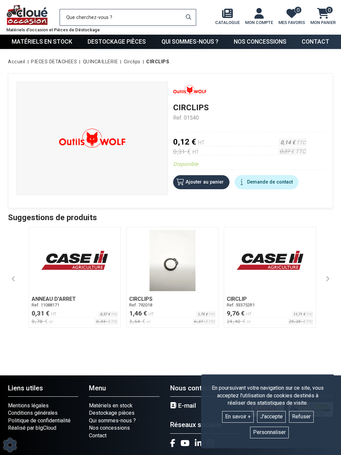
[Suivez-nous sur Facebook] (172, 443)
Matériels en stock (42, 41)
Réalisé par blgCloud (32, 428)
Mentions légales (28, 405)
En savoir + (238, 416)
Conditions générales (33, 413)
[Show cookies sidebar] (10, 445)
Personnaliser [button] (269, 432)
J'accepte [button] (271, 416)
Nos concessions (260, 41)
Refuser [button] (301, 416)
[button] (156, 62)
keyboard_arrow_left (13, 278)
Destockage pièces (117, 41)
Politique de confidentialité (39, 420)
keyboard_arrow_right (327, 278)
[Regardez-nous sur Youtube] (184, 443)
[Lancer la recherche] (188, 17)
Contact (315, 41)
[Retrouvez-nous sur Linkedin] (198, 443)
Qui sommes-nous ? (190, 41)
